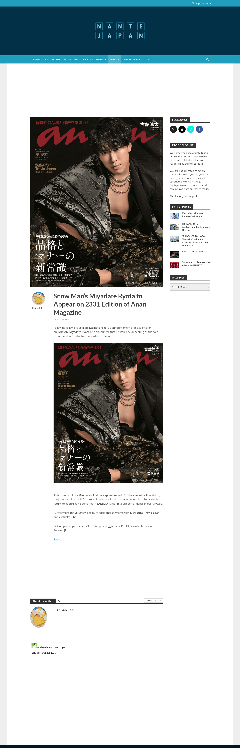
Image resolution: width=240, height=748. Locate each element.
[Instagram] (182, 129)
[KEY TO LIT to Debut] (174, 254)
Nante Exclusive (93, 59)
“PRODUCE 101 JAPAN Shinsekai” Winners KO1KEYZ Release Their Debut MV (195, 241)
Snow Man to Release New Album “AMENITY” (196, 264)
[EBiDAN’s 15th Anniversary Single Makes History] (174, 226)
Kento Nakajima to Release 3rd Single (192, 215)
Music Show (71, 59)
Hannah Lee (38, 308)
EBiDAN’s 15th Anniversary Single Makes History (196, 227)
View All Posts (154, 600)
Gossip (56, 59)
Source (58, 539)
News (113, 59)
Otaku (148, 59)
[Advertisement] (120, 93)
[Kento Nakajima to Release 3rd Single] (174, 215)
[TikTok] (190, 129)
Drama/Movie (40, 59)
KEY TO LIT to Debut (193, 251)
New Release (130, 59)
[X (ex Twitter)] (173, 129)
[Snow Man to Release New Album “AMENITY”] (174, 264)
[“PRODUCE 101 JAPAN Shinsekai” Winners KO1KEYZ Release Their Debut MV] (174, 238)
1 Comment (63, 319)
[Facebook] (199, 129)
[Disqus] (96, 682)
